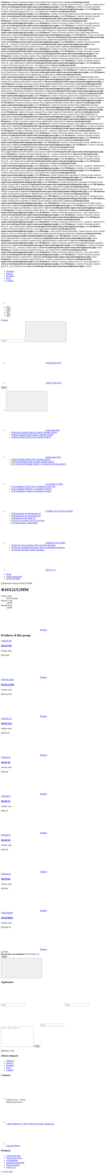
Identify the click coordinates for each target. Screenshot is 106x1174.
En (8, 313)
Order (4, 957)
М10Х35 (5, 801)
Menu (4, 388)
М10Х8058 (7, 917)
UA (8, 310)
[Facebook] (25, 303)
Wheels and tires (13, 1165)
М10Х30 (5, 762)
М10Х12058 (7, 684)
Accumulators (12, 1160)
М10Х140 (6, 645)
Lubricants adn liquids (15, 1163)
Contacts (9, 281)
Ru (8, 307)
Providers (10, 271)
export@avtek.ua (13, 1146)
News (8, 278)
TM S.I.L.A (11, 1167)
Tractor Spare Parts (14, 1158)
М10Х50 (5, 840)
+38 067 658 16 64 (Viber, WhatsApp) (38, 1124)
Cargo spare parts (13, 1156)
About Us (10, 1061)
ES (8, 316)
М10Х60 (5, 879)
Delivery (9, 274)
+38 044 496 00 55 (14, 1124)
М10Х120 (6, 723)
